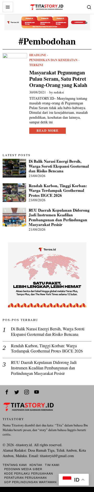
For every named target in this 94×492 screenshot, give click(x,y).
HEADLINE (37, 55)
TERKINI (36, 65)
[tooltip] (7, 392)
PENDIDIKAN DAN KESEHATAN (53, 60)
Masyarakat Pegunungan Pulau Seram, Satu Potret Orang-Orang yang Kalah (58, 79)
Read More (47, 130)
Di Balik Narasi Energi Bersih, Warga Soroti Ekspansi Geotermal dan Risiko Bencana (59, 166)
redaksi (59, 92)
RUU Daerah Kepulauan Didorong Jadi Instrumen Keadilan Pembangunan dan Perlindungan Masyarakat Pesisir (59, 217)
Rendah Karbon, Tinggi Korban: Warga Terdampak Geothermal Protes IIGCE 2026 (58, 190)
